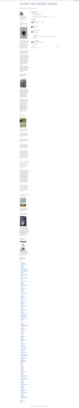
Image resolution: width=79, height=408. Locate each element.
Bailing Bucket (23, 387)
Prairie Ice (22, 364)
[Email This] (43, 16)
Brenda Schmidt (35, 30)
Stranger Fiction (22, 331)
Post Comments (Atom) (38, 47)
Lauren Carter (22, 312)
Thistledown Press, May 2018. (24, 25)
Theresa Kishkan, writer (24, 274)
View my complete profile (23, 19)
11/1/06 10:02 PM (35, 32)
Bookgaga (22, 296)
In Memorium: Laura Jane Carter (24, 313)
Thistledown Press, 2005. (23, 214)
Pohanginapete (23, 293)
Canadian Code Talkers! (23, 352)
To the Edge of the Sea (24, 354)
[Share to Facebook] (45, 16)
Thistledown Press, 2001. (23, 239)
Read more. (21, 48)
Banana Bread (22, 319)
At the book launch (23, 358)
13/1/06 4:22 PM (35, 38)
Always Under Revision (24, 392)
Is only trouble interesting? (24, 343)
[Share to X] (44, 16)
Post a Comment (34, 44)
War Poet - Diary (23, 351)
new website (22, 382)
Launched (22, 300)
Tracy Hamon (35, 25)
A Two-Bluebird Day (23, 390)
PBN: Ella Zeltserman (23, 349)
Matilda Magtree (23, 284)
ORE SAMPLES (23, 360)
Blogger (47, 406)
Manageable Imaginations (24, 384)
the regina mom (23, 345)
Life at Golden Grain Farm (24, 318)
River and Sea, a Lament (24, 291)
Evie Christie (22, 395)
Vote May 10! (22, 334)
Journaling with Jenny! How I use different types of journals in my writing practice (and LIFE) (24, 325)
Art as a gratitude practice (24, 288)
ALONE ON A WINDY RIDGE (38, 3)
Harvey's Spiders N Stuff (24, 378)
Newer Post (32, 46)
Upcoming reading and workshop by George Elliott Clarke (24, 362)
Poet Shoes (22, 336)
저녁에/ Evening (22, 282)
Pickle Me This (23, 266)
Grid (20, 114)
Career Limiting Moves (24, 302)
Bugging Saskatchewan (24, 315)
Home (45, 46)
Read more (21, 64)
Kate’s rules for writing (23, 393)
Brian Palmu (22, 339)
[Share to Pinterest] (46, 16)
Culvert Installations (23, 258)
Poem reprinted (22, 303)
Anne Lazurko (23, 328)
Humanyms (22, 369)
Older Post (57, 46)
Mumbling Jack (23, 290)
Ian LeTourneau (23, 333)
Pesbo (21, 321)
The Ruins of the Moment (24, 357)
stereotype (33, 14)
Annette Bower (23, 309)
